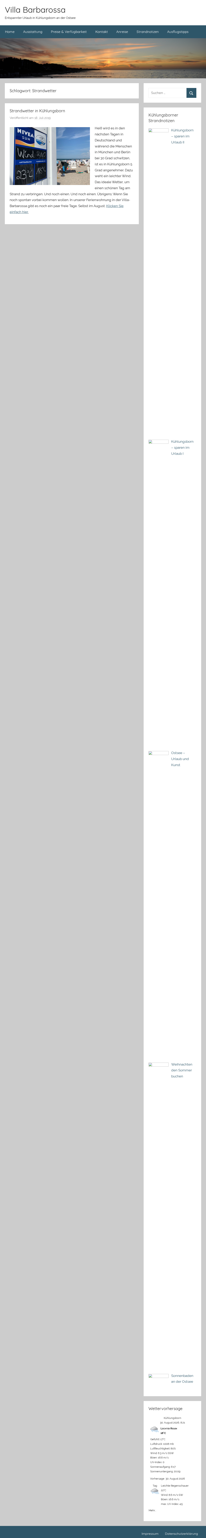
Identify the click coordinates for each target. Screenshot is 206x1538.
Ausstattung (32, 32)
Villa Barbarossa (35, 10)
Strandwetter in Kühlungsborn (37, 110)
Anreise (122, 32)
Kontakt (101, 32)
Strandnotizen (148, 32)
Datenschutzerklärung (181, 1534)
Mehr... (152, 1509)
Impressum (150, 1534)
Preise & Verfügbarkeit (69, 32)
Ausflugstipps (177, 32)
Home (9, 32)
